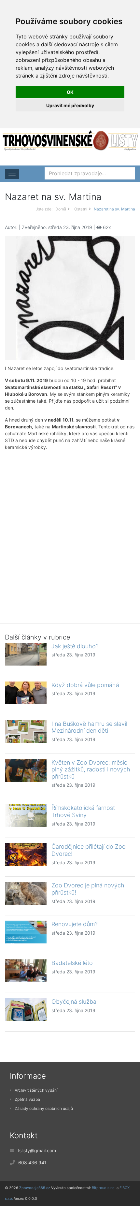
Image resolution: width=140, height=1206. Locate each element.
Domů (60, 209)
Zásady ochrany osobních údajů (44, 1108)
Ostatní (80, 209)
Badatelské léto (72, 962)
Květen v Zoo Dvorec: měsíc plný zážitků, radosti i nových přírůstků (90, 769)
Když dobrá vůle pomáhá (85, 685)
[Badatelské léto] (26, 970)
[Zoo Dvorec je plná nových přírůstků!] (26, 893)
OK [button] (70, 92)
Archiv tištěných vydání (36, 1090)
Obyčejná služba (73, 1001)
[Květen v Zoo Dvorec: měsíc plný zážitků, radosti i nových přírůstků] (26, 770)
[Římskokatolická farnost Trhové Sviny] (26, 815)
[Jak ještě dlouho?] (26, 654)
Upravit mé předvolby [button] (70, 105)
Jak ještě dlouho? (75, 646)
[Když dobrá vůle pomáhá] (26, 693)
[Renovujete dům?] (26, 932)
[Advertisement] (70, 532)
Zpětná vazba (27, 1099)
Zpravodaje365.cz (34, 1187)
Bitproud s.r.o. (104, 1187)
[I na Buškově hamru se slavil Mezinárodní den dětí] (26, 731)
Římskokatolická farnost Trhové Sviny (83, 811)
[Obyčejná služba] (26, 1009)
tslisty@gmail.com (37, 1150)
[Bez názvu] (70, 297)
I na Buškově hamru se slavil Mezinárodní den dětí (89, 727)
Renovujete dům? (74, 924)
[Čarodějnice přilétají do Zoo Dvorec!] (26, 854)
